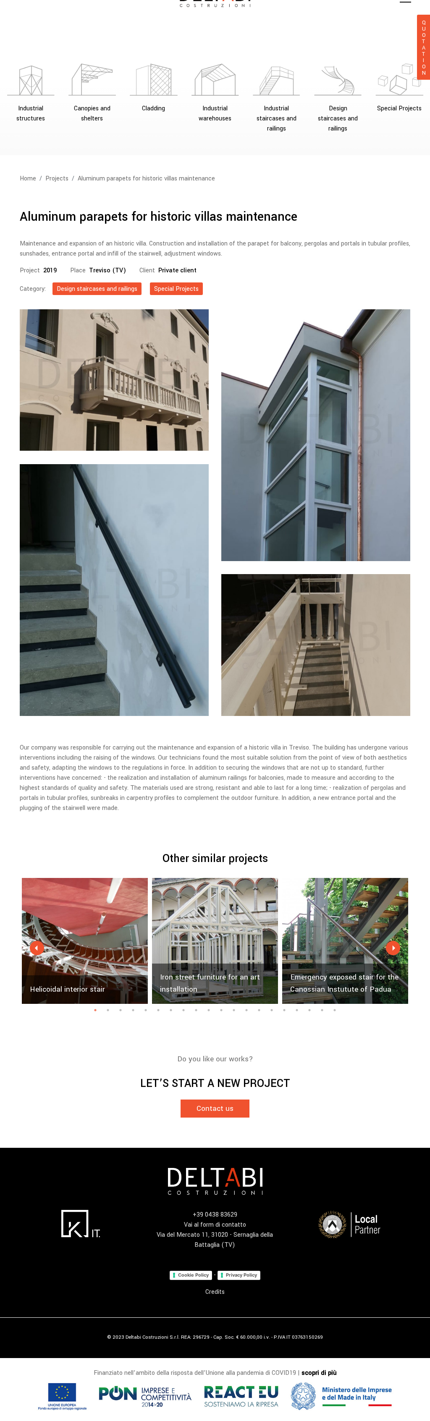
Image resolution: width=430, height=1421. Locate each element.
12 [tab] (234, 1010)
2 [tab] (108, 1010)
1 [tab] (95, 1010)
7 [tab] (171, 1010)
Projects (56, 178)
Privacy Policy (241, 1275)
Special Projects (176, 289)
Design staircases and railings (97, 289)
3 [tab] (120, 1010)
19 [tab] (322, 1010)
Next (393, 948)
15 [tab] (271, 1010)
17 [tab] (297, 1010)
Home (28, 178)
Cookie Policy (193, 1275)
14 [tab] (259, 1010)
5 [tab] (146, 1010)
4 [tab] (133, 1010)
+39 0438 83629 (215, 1214)
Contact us (215, 1108)
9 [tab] (196, 1010)
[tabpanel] (85, 941)
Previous (37, 948)
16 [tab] (284, 1010)
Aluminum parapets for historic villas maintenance (146, 178)
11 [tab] (221, 1010)
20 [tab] (334, 1010)
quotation (423, 47)
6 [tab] (158, 1010)
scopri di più (319, 1373)
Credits (215, 1292)
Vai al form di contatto (215, 1224)
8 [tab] (183, 1010)
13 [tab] (246, 1010)
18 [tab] (309, 1010)
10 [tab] (209, 1010)
